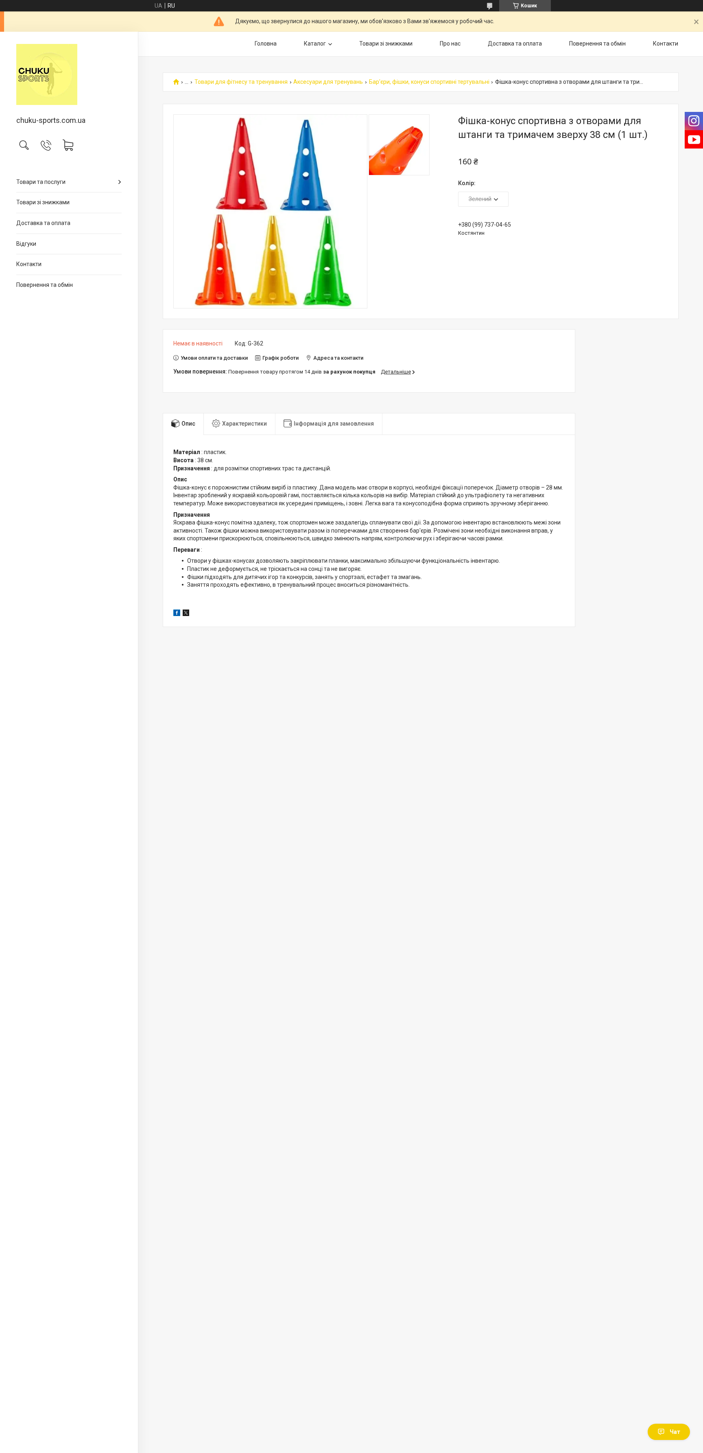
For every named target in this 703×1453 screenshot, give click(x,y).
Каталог (315, 43)
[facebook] (176, 614)
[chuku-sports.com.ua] (69, 74)
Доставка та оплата (43, 223)
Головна (266, 43)
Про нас (450, 43)
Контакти (28, 264)
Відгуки (26, 243)
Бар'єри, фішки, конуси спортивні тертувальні (429, 82)
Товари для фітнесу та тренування (241, 82)
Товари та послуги (40, 182)
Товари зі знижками (43, 202)
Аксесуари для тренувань (328, 82)
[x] (186, 614)
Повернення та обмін (44, 285)
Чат (675, 1432)
